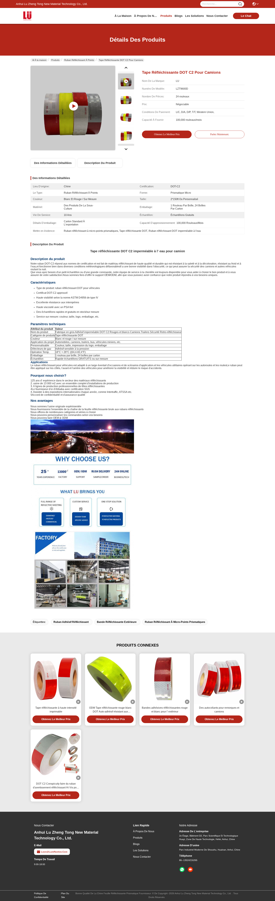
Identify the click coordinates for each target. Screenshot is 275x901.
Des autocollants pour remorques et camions (219, 709)
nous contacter (217, 15)
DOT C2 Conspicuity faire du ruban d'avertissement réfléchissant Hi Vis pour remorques (56, 785)
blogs (179, 15)
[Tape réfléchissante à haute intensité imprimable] (56, 679)
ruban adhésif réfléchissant (71, 622)
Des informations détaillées (53, 163)
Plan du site (65, 895)
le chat (246, 15)
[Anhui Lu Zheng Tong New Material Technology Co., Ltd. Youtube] (190, 869)
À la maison (123, 15)
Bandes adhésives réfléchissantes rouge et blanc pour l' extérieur (165, 709)
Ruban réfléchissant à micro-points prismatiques (175, 622)
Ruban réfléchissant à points (79, 60)
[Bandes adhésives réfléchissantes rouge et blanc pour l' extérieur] (164, 679)
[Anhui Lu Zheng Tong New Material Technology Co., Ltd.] (33, 16)
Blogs (136, 844)
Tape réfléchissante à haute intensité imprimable (56, 709)
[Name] (240, 4)
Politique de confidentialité (41, 895)
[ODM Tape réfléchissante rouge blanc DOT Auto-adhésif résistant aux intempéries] (110, 679)
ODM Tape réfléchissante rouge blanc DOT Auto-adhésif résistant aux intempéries (110, 710)
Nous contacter (142, 856)
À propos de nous (146, 15)
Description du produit (100, 163)
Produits (55, 60)
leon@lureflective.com (54, 851)
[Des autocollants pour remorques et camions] (219, 679)
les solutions (194, 15)
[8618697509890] (182, 869)
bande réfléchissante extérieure (117, 622)
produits (166, 15)
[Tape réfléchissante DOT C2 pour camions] (73, 108)
